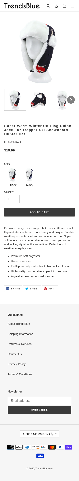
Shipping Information (20, 334)
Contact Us (15, 354)
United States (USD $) (38, 434)
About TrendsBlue (19, 323)
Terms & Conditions (20, 374)
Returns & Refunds (20, 343)
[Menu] (72, 6)
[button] (15, 100)
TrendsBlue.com (44, 468)
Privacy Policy (17, 364)
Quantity (9, 191)
